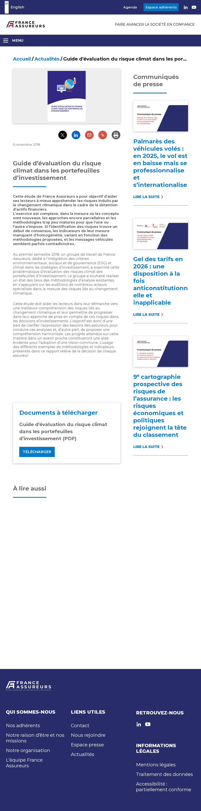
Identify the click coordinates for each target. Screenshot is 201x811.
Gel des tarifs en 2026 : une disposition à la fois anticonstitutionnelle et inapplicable (160, 280)
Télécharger (37, 452)
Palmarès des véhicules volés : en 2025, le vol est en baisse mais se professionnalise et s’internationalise (160, 163)
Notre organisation (28, 750)
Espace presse (87, 745)
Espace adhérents (161, 7)
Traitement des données (164, 774)
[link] (185, 7)
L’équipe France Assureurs (24, 762)
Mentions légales (156, 765)
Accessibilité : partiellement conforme (163, 786)
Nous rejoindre (88, 735)
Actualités (47, 59)
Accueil (22, 59)
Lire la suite (153, 197)
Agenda (130, 7)
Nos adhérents (23, 725)
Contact (80, 725)
